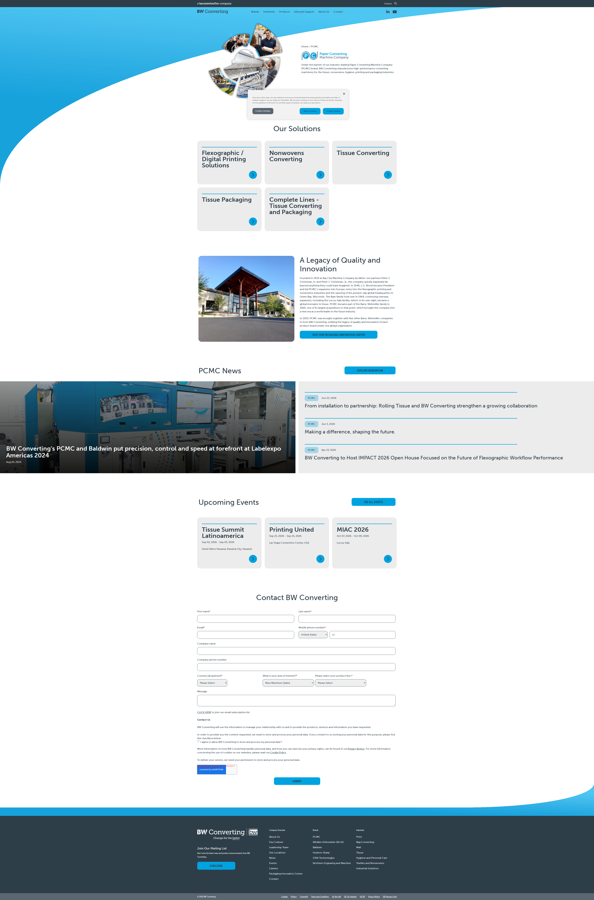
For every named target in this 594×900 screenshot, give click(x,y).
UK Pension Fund (390, 896)
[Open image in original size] (227, 836)
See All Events (373, 502)
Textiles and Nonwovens (370, 863)
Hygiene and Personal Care (371, 857)
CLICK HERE (204, 712)
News (272, 857)
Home (304, 46)
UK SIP (362, 896)
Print (359, 836)
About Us (274, 836)
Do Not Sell (336, 896)
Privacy (294, 896)
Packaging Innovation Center (286, 873)
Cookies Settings (262, 111)
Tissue (359, 852)
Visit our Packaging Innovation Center (338, 335)
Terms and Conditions (320, 896)
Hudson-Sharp (321, 852)
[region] (298, 104)
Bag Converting (365, 842)
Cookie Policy (278, 752)
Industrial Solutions (367, 868)
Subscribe (216, 866)
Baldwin (317, 847)
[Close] (344, 93)
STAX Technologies (323, 857)
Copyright (304, 896)
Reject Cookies (310, 111)
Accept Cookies (333, 111)
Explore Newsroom (370, 370)
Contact (338, 11)
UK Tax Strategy (350, 896)
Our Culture (276, 842)
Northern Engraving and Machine (332, 863)
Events (273, 863)
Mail (358, 847)
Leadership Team (278, 847)
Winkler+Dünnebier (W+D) (328, 842)
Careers (388, 3)
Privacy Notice (356, 748)
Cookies (284, 896)
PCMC (316, 836)
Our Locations (277, 852)
